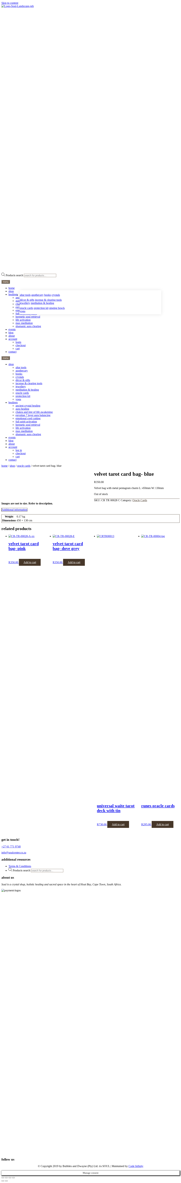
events (12, 329)
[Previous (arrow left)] (2, 1180)
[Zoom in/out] (2, 1177)
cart (18, 348)
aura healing (22, 408)
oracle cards (26, 308)
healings (13, 294)
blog (10, 332)
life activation (23, 319)
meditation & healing (42, 303)
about (11, 335)
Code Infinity (136, 1166)
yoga (22, 311)
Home (4, 465)
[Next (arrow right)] (6, 1180)
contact (12, 351)
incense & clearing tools (48, 299)
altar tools (25, 294)
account (12, 338)
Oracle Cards (23, 465)
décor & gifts (27, 299)
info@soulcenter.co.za (13, 852)
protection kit (41, 308)
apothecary (37, 294)
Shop (12, 465)
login (18, 342)
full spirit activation (26, 421)
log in (19, 450)
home (11, 288)
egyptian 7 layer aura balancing (33, 415)
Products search (14, 275)
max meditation (24, 323)
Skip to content (9, 2)
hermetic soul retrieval (28, 316)
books (47, 294)
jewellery (25, 303)
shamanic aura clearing (28, 326)
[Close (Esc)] (13, 1177)
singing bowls (57, 308)
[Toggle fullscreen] (6, 1177)
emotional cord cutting (28, 418)
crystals (56, 294)
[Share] (9, 1177)
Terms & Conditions (19, 866)
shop (11, 291)
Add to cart (30, 562)
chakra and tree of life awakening (34, 411)
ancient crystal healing (28, 405)
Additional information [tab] (14, 509)
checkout (21, 345)
